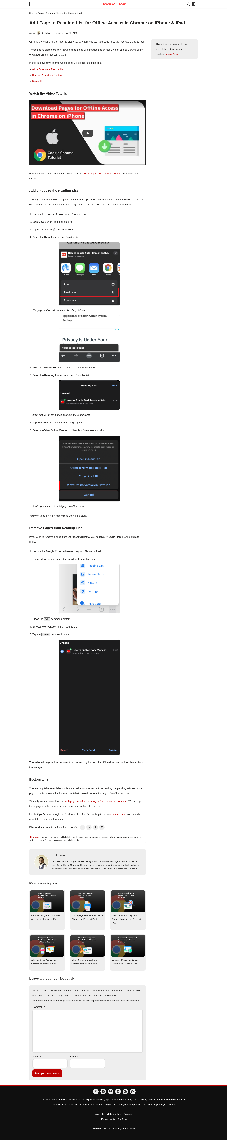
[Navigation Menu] (32, 4)
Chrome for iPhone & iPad (69, 13)
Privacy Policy (171, 54)
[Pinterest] (110, 1091)
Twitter (119, 868)
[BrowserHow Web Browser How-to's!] (113, 4)
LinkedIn (133, 868)
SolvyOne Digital (120, 1119)
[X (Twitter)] (82, 827)
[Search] (188, 4)
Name (36, 1056)
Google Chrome (45, 13)
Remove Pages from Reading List (49, 75)
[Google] (125, 1091)
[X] (96, 1091)
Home (32, 13)
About (98, 1114)
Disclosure (35, 837)
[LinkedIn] (89, 827)
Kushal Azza (47, 33)
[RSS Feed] (133, 1091)
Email (74, 1056)
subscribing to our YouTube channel (102, 173)
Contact (105, 1114)
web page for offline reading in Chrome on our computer (96, 801)
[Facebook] (95, 827)
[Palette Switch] (193, 4)
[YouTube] (103, 1091)
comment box (117, 814)
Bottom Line (38, 81)
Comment (38, 1007)
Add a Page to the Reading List (48, 69)
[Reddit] (102, 827)
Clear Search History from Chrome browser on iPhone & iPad (126, 919)
